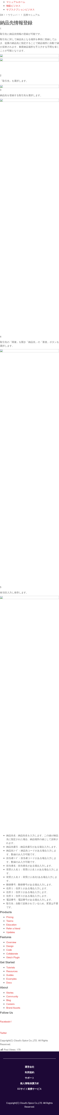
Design (10, 946)
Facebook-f (5, 1021)
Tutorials (10, 967)
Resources (12, 971)
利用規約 (29, 1072)
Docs (9, 982)
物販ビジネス (13, 5)
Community (12, 996)
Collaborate (12, 953)
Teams (9, 920)
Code (9, 949)
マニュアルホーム (15, 1)
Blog (8, 1000)
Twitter (3, 1032)
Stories (10, 992)
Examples (11, 978)
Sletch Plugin (13, 957)
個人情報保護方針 (29, 1083)
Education (11, 924)
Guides (10, 975)
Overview (11, 942)
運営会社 (29, 1066)
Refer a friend (13, 928)
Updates (10, 932)
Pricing (9, 917)
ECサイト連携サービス (29, 1088)
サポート (29, 1077)
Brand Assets (13, 1007)
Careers (10, 1003)
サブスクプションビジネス (20, 9)
